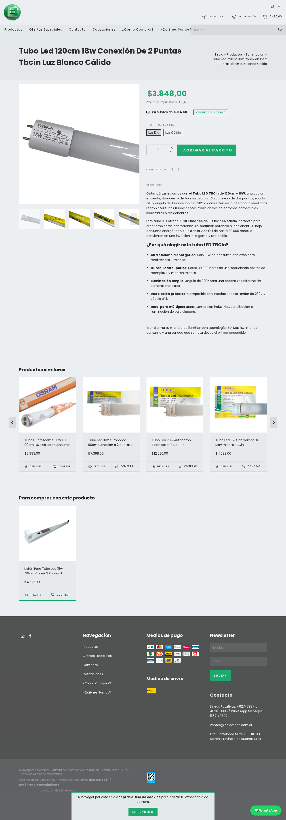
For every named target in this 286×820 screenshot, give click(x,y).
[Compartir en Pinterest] (179, 169)
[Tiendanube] (58, 791)
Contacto (77, 29)
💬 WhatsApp (266, 810)
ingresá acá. (98, 780)
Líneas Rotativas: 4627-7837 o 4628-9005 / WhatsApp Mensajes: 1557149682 (236, 711)
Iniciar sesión (247, 16)
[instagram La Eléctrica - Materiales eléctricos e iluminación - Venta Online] (272, 6)
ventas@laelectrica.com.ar (231, 725)
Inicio (219, 54)
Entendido (143, 812)
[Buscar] (280, 30)
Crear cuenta (217, 16)
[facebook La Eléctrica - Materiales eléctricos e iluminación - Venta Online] (279, 6)
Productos (13, 29)
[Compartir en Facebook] (165, 169)
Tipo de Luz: (160, 125)
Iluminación (255, 54)
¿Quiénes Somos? (176, 29)
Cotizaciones (104, 29)
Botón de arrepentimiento (39, 785)
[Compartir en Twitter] (172, 169)
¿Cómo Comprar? (138, 29)
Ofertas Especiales (45, 29)
